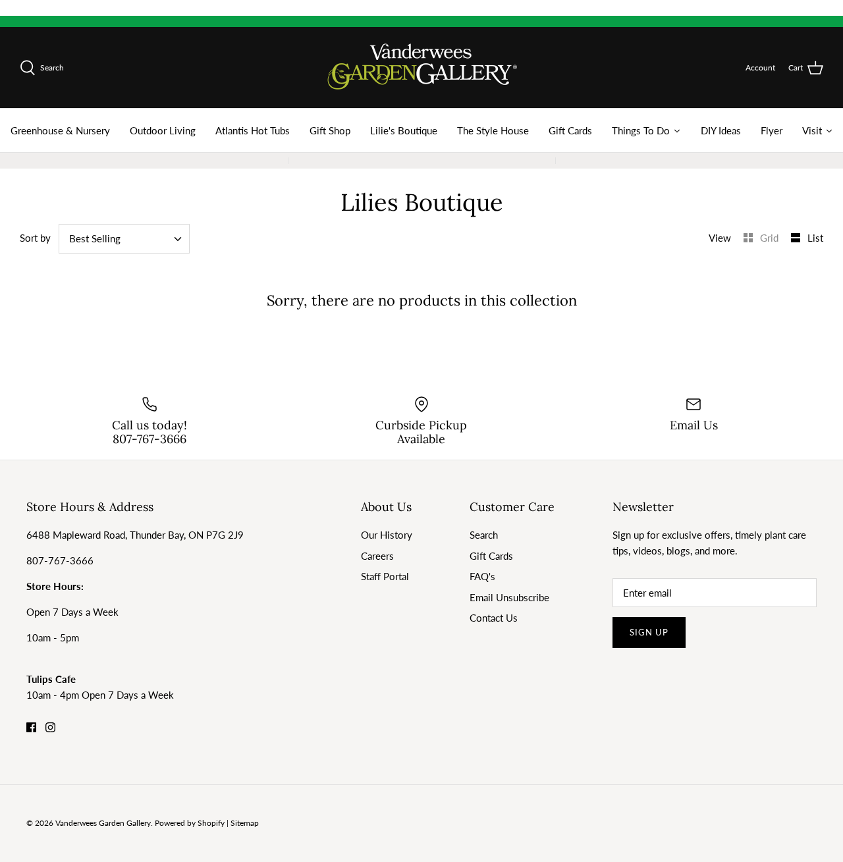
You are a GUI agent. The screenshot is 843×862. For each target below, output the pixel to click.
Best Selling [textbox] (95, 238)
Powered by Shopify (190, 823)
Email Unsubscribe (509, 597)
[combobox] (124, 239)
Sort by (35, 238)
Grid (770, 238)
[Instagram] (50, 727)
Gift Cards (491, 556)
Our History (386, 535)
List (815, 238)
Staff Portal (385, 576)
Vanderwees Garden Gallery (103, 823)
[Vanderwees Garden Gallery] (422, 67)
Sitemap (245, 823)
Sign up (649, 632)
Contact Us (494, 618)
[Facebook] (31, 727)
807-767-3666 (60, 560)
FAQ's (482, 576)
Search (484, 535)
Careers (377, 556)
